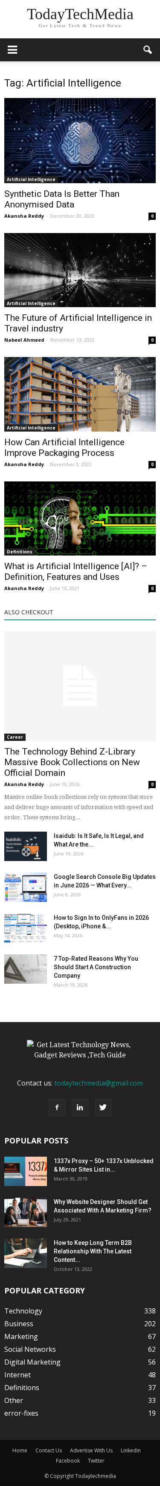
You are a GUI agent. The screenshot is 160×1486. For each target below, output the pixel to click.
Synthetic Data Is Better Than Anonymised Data (61, 199)
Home (19, 1450)
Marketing (21, 1336)
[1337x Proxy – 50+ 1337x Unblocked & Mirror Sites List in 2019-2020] (25, 1171)
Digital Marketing (32, 1362)
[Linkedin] (80, 1107)
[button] (148, 49)
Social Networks (30, 1349)
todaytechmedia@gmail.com (98, 1083)
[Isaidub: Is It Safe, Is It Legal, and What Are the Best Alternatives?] (25, 846)
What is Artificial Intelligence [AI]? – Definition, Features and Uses (75, 571)
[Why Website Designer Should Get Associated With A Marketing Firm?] (25, 1212)
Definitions (19, 552)
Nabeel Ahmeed (24, 340)
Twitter (96, 1460)
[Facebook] (57, 1107)
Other (13, 1400)
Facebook (68, 1460)
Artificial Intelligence (31, 179)
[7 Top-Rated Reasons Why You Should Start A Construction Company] (25, 969)
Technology (23, 1311)
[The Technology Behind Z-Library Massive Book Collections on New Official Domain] (80, 686)
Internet (17, 1374)
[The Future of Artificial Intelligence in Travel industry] (80, 270)
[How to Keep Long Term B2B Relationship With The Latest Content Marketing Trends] (25, 1253)
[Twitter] (103, 1107)
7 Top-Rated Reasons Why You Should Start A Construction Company (96, 967)
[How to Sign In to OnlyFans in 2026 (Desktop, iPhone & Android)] (25, 928)
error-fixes (21, 1413)
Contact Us (48, 1450)
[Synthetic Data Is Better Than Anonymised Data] (80, 140)
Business (18, 1323)
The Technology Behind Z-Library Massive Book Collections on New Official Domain (72, 762)
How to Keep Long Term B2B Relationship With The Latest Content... (93, 1251)
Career (15, 737)
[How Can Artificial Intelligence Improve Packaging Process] (80, 394)
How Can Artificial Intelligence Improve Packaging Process (64, 447)
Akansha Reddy (24, 216)
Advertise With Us (91, 1450)
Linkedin (131, 1450)
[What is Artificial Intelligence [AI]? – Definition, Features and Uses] (80, 518)
